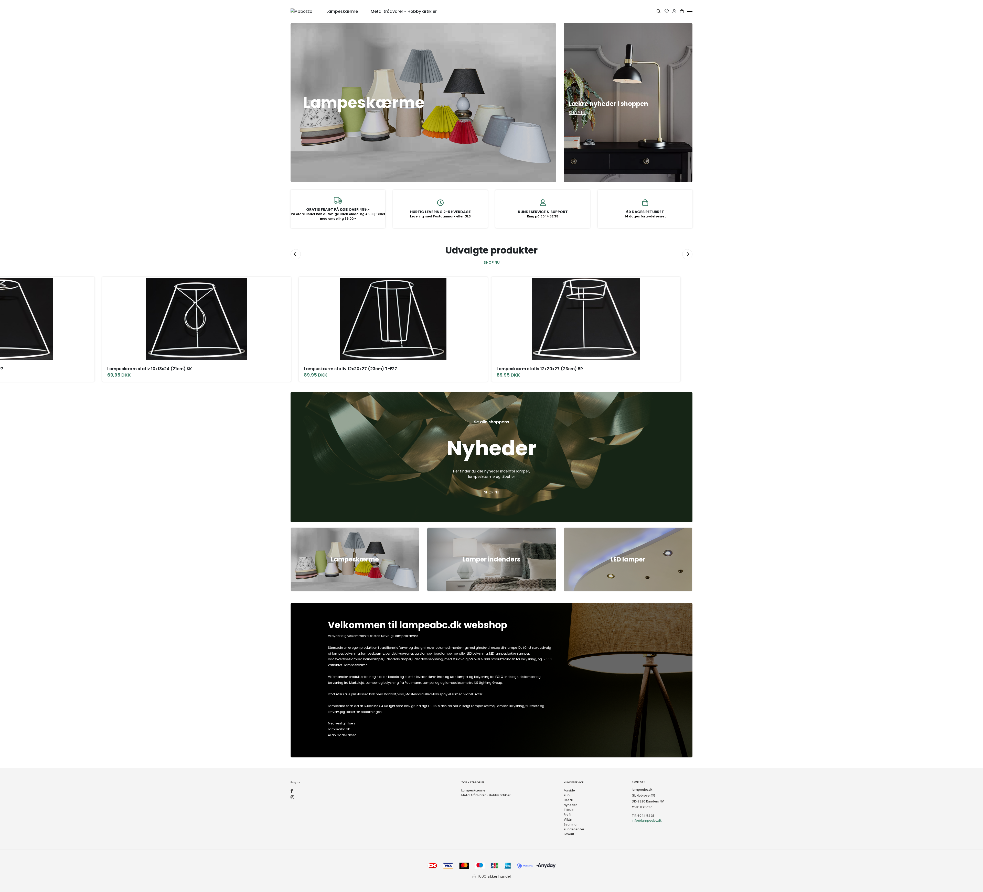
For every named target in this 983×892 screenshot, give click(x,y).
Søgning (570, 824)
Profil (567, 814)
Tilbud (568, 810)
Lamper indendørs (491, 559)
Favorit (569, 834)
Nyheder (570, 805)
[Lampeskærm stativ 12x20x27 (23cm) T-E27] (393, 319)
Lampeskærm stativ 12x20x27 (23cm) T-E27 (350, 368)
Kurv (567, 795)
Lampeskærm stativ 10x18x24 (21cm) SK (149, 368)
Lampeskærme (355, 559)
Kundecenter (574, 829)
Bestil (568, 800)
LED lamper (628, 559)
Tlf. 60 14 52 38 (643, 815)
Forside (569, 790)
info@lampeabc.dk (646, 820)
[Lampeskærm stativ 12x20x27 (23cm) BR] (586, 319)
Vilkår (568, 819)
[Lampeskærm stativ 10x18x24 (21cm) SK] (196, 319)
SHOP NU (492, 262)
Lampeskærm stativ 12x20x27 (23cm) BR (540, 368)
